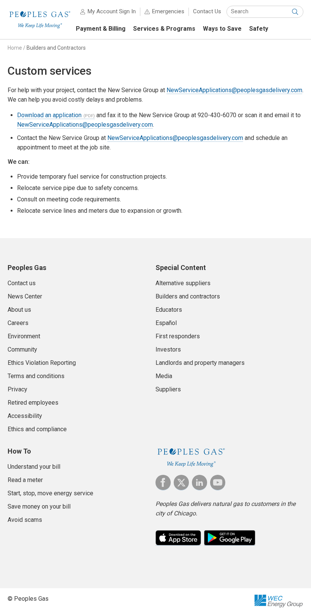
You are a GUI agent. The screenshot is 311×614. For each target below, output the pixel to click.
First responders (178, 336)
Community (22, 349)
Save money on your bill (39, 506)
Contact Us (207, 11)
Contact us (22, 283)
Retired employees (33, 402)
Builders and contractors (188, 296)
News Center (25, 296)
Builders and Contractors (56, 48)
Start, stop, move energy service (50, 493)
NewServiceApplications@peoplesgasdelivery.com (234, 90)
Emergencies (168, 11)
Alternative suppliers (183, 283)
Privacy (17, 389)
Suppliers (168, 389)
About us (19, 309)
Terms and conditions (36, 376)
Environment (24, 336)
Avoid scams (25, 519)
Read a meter (25, 480)
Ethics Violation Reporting (42, 362)
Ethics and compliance (37, 429)
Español (166, 323)
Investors (168, 349)
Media (164, 376)
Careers (18, 323)
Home (15, 48)
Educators (169, 309)
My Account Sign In (112, 11)
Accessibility (25, 415)
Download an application (49, 115)
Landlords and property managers (200, 362)
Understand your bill (34, 466)
